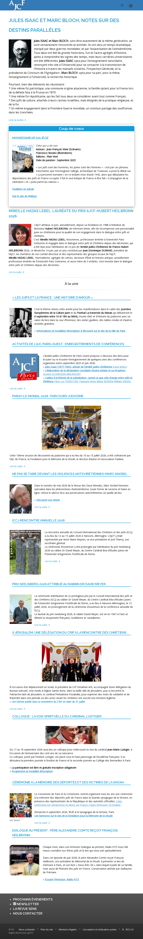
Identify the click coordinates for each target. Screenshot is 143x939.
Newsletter (27, 904)
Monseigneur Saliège (30, 138)
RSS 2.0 (129, 929)
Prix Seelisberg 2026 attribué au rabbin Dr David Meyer (59, 584)
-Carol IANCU (86, 366)
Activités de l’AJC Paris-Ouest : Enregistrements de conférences (68, 344)
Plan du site (47, 929)
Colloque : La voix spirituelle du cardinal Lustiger (56, 716)
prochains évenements (33, 899)
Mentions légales (68, 929)
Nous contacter (27, 913)
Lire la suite (16, 120)
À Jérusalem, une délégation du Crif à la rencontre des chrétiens (69, 632)
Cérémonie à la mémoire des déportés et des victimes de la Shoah (68, 782)
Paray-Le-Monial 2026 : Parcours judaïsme (48, 396)
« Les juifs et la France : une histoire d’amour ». (52, 297)
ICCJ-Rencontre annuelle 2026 (38, 520)
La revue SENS (25, 909)
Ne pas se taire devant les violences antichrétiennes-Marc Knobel (69, 474)
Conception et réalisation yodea (99, 929)
